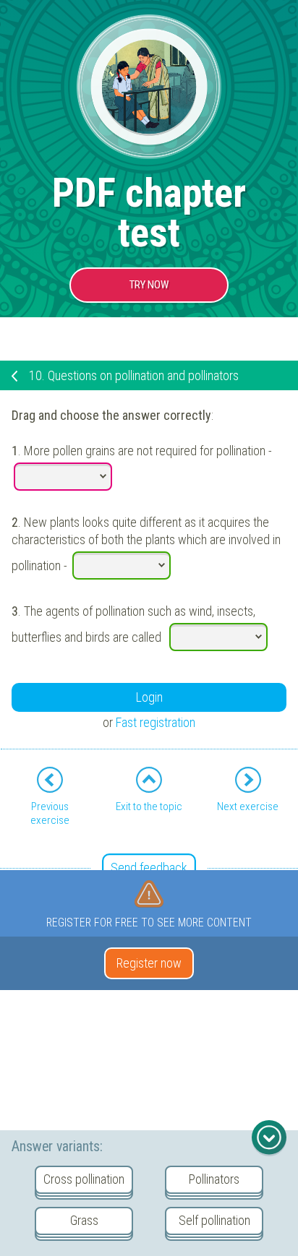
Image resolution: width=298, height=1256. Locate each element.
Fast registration (155, 722)
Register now (149, 963)
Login (149, 697)
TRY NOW (149, 284)
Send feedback (149, 867)
